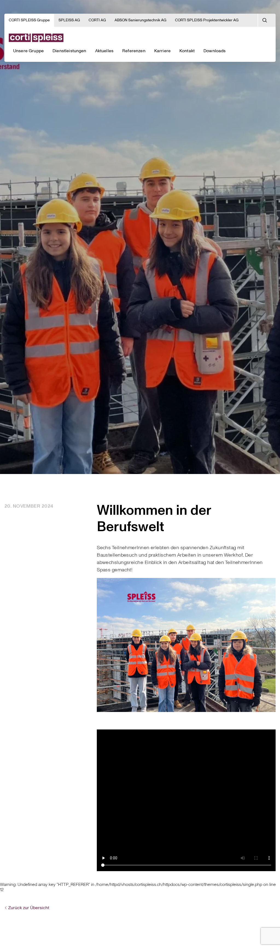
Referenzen (133, 51)
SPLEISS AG (69, 20)
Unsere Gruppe (28, 51)
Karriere (162, 51)
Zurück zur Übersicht (28, 907)
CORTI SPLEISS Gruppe (29, 20)
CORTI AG (97, 20)
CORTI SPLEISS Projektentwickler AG (206, 20)
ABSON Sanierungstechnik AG (140, 20)
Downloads (214, 51)
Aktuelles (104, 51)
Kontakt (187, 51)
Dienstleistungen (69, 51)
